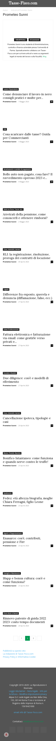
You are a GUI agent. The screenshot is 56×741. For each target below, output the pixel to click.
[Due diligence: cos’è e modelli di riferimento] (28, 362)
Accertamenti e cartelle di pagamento (17, 169)
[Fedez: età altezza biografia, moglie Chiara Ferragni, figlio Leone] (28, 483)
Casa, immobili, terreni (12, 249)
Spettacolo (8, 493)
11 (52, 142)
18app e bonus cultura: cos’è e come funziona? (24, 580)
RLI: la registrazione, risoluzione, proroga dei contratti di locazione (26, 256)
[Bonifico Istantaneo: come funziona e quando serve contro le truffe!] (28, 442)
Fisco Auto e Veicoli (11, 613)
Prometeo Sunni (9, 101)
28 (52, 182)
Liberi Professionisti (11, 329)
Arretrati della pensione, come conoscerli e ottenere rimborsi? (25, 216)
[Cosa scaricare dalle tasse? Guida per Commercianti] (28, 119)
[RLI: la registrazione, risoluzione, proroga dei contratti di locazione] (28, 239)
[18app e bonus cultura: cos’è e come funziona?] (28, 563)
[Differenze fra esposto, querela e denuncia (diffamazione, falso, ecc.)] (28, 279)
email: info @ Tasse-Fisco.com (28, 712)
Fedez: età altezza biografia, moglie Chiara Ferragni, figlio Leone (28, 500)
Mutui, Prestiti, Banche (12, 453)
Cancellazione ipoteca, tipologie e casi (27, 420)
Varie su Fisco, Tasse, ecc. (13, 209)
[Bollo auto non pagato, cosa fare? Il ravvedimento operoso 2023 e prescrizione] (28, 159)
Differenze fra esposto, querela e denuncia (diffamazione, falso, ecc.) (27, 296)
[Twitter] (36, 730)
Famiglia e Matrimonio (12, 573)
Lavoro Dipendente (11, 89)
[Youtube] (43, 730)
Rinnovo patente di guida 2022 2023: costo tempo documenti (24, 620)
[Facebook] (12, 730)
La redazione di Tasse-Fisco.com (18, 653)
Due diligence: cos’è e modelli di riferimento (26, 380)
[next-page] (39, 638)
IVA (5, 129)
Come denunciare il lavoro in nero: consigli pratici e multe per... (27, 96)
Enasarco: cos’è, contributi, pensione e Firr (22, 540)
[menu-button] (5, 3)
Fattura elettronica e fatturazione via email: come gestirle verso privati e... (26, 338)
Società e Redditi (10, 373)
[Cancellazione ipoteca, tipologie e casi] (28, 402)
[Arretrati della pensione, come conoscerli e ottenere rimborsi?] (28, 199)
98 (52, 102)
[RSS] (28, 730)
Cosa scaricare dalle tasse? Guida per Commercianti (26, 136)
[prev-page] (15, 638)
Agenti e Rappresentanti (13, 533)
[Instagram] (20, 729)
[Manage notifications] (6, 734)
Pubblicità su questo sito (14, 650)
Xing (44, 56)
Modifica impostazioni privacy (33, 694)
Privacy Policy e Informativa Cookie (19, 656)
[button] (51, 3)
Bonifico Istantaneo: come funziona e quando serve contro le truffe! (28, 460)
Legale (6, 289)
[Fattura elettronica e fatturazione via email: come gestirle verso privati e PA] (28, 319)
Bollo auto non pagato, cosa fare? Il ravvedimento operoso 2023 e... (27, 176)
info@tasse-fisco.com (33, 721)
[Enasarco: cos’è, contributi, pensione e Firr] (28, 523)
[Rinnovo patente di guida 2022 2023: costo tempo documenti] (28, 603)
